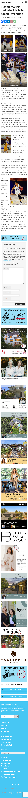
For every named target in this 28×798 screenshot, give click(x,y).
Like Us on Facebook (15, 689)
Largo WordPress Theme (15, 792)
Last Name (6, 292)
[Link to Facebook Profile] (9, 783)
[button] (23, 2)
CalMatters (5, 766)
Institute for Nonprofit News (14, 794)
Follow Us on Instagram (16, 696)
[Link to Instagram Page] (16, 783)
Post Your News (6, 737)
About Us (4, 726)
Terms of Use (6, 742)
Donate (3, 728)
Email (5, 298)
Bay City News (6, 763)
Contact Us (5, 731)
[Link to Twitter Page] (12, 783)
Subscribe (4, 734)
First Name (6, 287)
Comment (6, 268)
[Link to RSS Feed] (19, 783)
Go (17, 716)
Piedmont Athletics (8, 774)
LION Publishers (7, 760)
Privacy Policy (6, 739)
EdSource (4, 769)
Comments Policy (7, 260)
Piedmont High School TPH (10, 772)
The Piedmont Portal (8, 777)
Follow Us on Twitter (15, 693)
